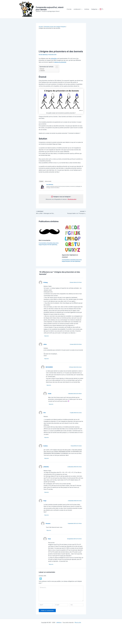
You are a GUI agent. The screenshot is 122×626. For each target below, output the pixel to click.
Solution (43, 70)
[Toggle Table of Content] (56, 67)
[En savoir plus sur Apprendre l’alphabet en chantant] (72, 238)
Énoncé (42, 68)
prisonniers (54, 58)
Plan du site (78, 622)
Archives (86, 9)
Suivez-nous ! (101, 9)
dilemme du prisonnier (60, 62)
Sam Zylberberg (49, 184)
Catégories (94, 9)
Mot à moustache (44, 240)
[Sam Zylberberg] (42, 186)
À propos (41, 181)
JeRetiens (58, 622)
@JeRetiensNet (72, 199)
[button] (81, 9)
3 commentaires (66, 259)
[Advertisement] (61, 39)
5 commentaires (43, 243)
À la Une (69, 9)
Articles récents (48, 181)
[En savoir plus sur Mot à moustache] (49, 231)
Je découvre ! (77, 9)
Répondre (46, 335)
